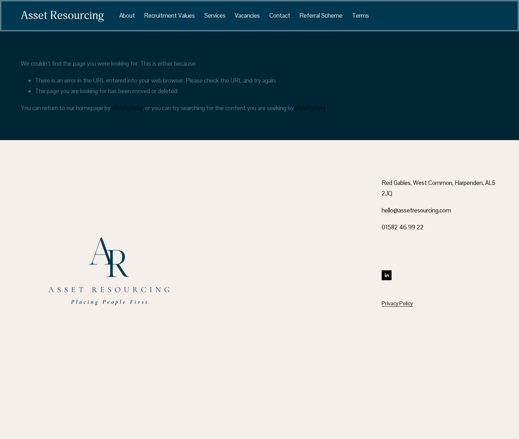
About (127, 15)
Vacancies (247, 15)
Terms (360, 15)
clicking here (127, 108)
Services (215, 15)
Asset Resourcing (62, 15)
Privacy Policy (397, 303)
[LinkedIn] (387, 275)
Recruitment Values (169, 15)
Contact (279, 15)
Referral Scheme (320, 15)
